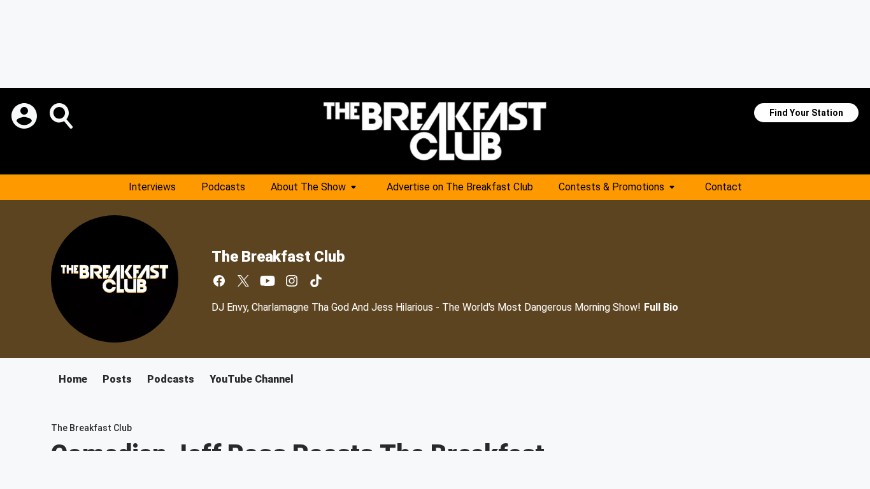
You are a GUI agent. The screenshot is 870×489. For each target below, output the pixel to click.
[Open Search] (62, 116)
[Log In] (25, 116)
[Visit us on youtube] (267, 280)
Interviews (152, 187)
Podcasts (223, 187)
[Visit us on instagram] (291, 280)
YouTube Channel (252, 379)
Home (73, 379)
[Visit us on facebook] (219, 280)
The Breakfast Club (278, 257)
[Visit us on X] (243, 280)
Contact (723, 187)
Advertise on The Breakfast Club (460, 187)
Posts (117, 379)
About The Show (308, 187)
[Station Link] (435, 131)
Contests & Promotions (611, 187)
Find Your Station (806, 113)
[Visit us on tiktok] (316, 280)
